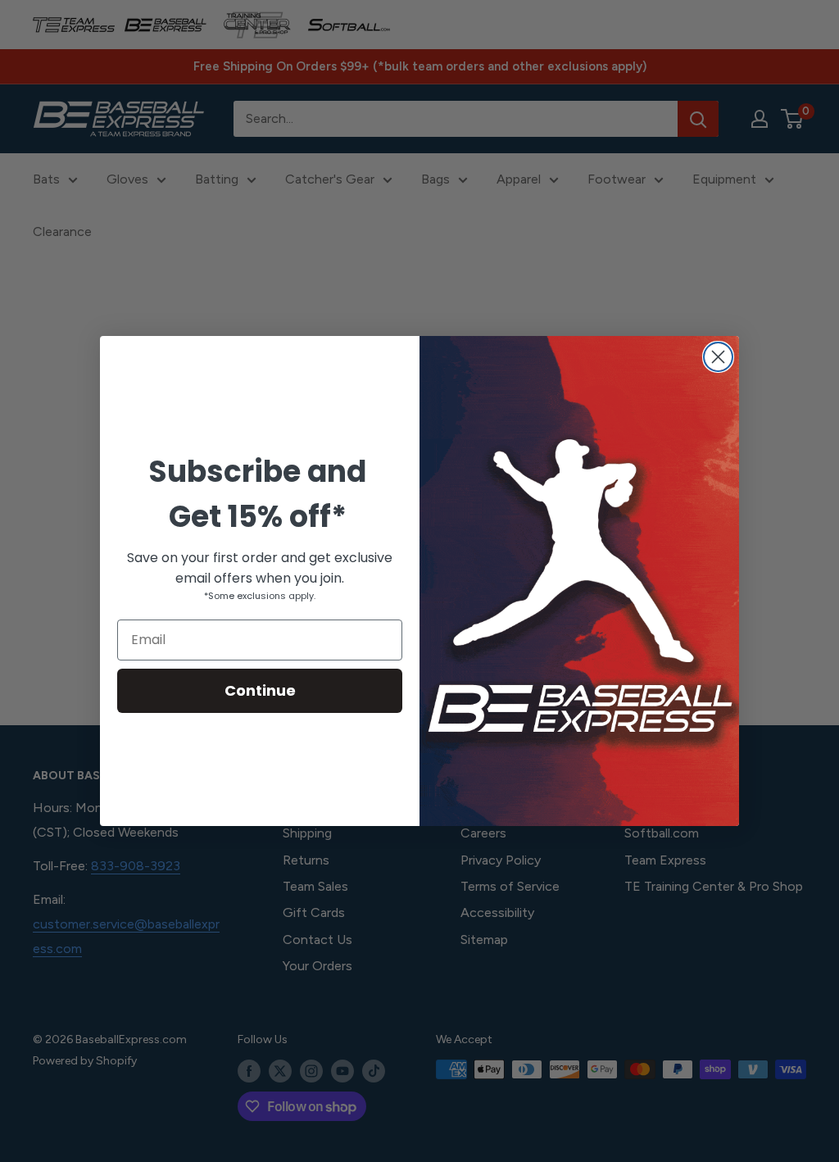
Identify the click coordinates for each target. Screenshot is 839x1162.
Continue (260, 690)
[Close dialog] (718, 357)
